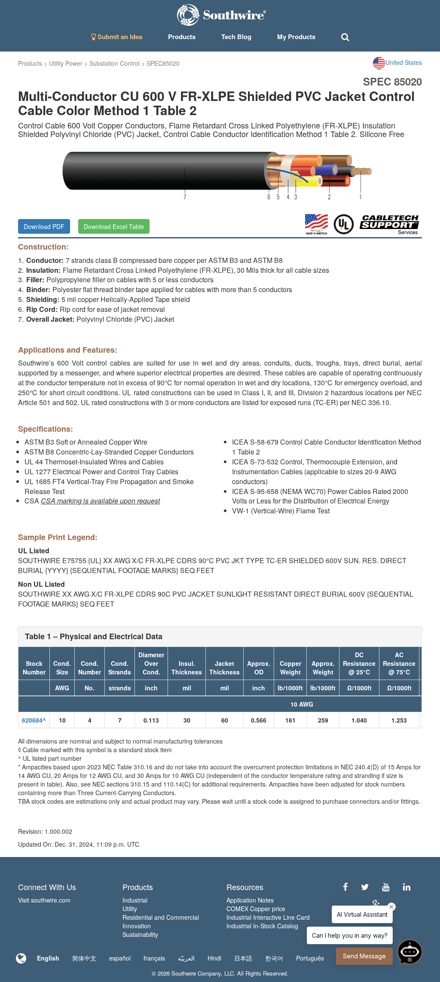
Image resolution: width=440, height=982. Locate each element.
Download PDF (44, 226)
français (154, 958)
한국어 (274, 958)
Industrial (134, 900)
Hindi (214, 958)
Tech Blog (236, 36)
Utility (129, 908)
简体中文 (84, 958)
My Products (296, 36)
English (48, 958)
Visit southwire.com (44, 900)
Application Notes (250, 900)
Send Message (364, 956)
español (120, 958)
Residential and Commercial (160, 917)
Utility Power (65, 63)
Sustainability (140, 934)
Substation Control (114, 63)
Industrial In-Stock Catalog (262, 925)
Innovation (136, 925)
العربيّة (186, 958)
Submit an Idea (119, 36)
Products (30, 63)
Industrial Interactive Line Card (268, 917)
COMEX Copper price (255, 908)
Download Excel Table (114, 226)
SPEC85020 (163, 63)
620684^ (34, 720)
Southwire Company (196, 973)
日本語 (243, 958)
